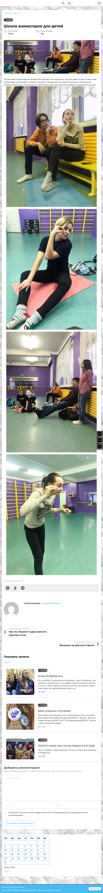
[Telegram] (23, 588)
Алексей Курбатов (50, 603)
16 (45, 850)
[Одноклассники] (15, 588)
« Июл (6, 871)
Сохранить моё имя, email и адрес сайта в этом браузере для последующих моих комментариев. (48, 813)
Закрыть (94, 888)
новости (8, 20)
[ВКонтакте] (8, 588)
